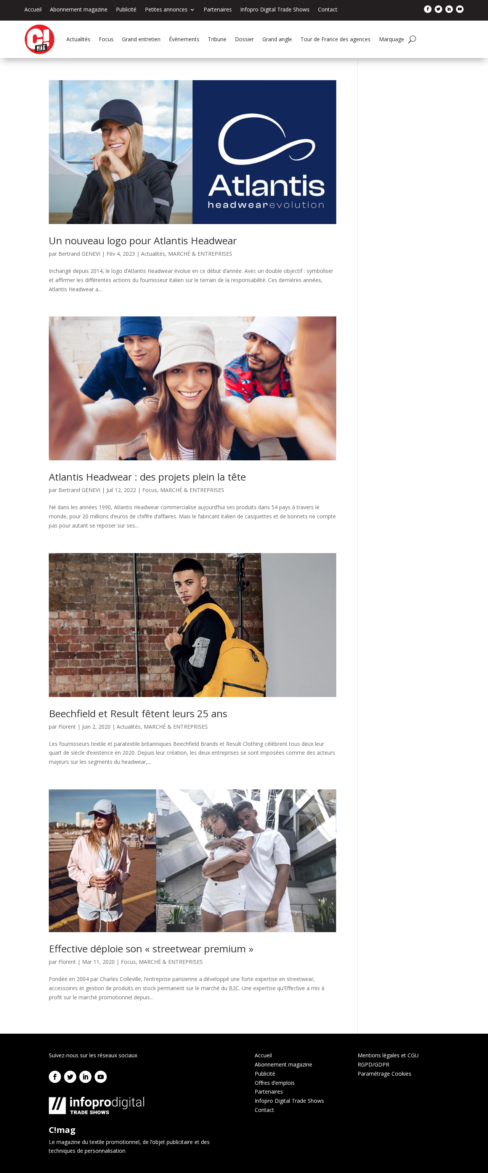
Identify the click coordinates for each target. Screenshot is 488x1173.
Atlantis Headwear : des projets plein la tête (147, 477)
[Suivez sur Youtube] (460, 9)
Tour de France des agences (335, 39)
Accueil (33, 10)
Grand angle (277, 39)
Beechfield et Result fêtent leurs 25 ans (138, 713)
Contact (327, 10)
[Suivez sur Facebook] (428, 9)
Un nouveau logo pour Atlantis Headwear (143, 240)
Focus (106, 39)
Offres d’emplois (275, 1082)
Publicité (126, 10)
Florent (67, 726)
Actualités (78, 39)
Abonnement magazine (79, 10)
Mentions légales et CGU (388, 1055)
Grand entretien (141, 39)
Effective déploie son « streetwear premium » (151, 948)
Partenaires (218, 10)
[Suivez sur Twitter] (438, 9)
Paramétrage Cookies (384, 1073)
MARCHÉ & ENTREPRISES (200, 253)
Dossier (244, 39)
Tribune (217, 39)
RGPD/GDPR (373, 1064)
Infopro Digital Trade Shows (275, 10)
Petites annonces (166, 10)
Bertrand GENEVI (79, 253)
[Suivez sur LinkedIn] (449, 9)
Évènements (184, 39)
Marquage (391, 39)
